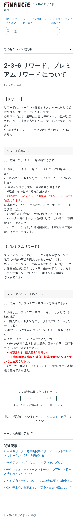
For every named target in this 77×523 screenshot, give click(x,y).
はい (29, 398)
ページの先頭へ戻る (17, 433)
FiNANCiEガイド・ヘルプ (20, 515)
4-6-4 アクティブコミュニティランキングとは (33, 462)
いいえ (48, 398)
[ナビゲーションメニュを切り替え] (66, 7)
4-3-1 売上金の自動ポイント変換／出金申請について (37, 487)
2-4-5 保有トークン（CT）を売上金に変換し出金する (38, 480)
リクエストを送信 (55, 416)
